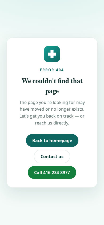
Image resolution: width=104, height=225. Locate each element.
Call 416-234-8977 (52, 172)
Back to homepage (52, 140)
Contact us (52, 156)
